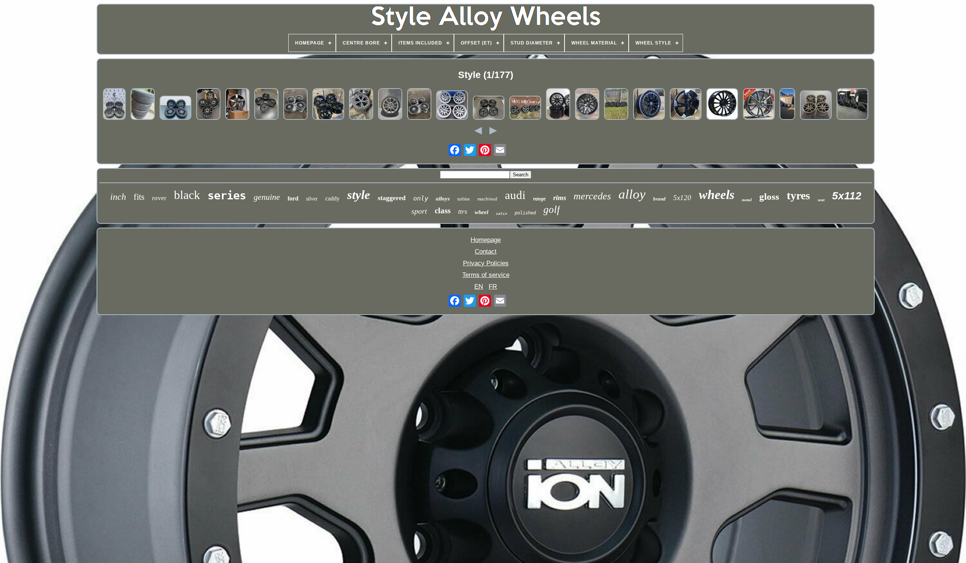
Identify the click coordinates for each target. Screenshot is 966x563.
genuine (267, 197)
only (420, 198)
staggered (392, 198)
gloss (769, 196)
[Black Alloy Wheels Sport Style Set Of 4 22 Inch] (142, 105)
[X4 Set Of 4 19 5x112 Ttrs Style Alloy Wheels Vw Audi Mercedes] (237, 105)
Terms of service (485, 274)
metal (747, 199)
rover (159, 198)
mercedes (592, 196)
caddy (332, 198)
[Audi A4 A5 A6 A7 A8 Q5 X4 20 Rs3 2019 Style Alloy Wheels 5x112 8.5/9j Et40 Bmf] (685, 105)
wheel (481, 212)
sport (419, 211)
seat (821, 199)
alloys (443, 199)
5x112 (846, 196)
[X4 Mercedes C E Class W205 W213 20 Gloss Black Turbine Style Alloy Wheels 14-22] (722, 105)
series (227, 195)
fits (139, 197)
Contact (486, 251)
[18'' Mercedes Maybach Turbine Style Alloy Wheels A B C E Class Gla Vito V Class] (419, 105)
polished (525, 213)
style (358, 195)
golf (551, 209)
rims (559, 198)
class (443, 210)
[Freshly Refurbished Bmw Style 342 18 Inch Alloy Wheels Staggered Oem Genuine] (787, 105)
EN (478, 286)
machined (487, 199)
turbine (463, 199)
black (187, 195)
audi (515, 195)
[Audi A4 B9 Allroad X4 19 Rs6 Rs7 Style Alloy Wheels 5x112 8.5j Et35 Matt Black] (328, 105)
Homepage (486, 239)
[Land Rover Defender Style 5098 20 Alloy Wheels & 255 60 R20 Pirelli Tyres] (525, 108)
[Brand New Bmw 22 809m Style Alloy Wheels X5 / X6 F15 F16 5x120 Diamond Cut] (114, 105)
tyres (798, 195)
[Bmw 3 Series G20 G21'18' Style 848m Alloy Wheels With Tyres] (361, 105)
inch (118, 197)
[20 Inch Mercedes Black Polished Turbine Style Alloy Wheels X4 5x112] (208, 105)
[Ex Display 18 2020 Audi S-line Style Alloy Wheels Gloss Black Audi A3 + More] (852, 105)
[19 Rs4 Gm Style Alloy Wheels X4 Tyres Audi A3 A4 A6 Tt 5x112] (758, 105)
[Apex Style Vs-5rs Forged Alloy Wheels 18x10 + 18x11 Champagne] (815, 106)
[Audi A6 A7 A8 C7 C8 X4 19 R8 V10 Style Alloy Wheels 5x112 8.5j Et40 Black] (558, 105)
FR (493, 286)
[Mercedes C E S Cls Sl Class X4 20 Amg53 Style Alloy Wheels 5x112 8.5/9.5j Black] (649, 105)
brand (659, 199)
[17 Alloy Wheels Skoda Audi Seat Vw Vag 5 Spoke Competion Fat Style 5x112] (616, 105)
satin (501, 213)
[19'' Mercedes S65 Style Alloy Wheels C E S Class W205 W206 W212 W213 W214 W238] (488, 108)
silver (312, 199)
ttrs (462, 211)
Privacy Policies (486, 263)
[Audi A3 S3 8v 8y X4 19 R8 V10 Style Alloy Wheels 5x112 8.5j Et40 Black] (587, 105)
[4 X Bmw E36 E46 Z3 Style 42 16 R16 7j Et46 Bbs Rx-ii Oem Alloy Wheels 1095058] (452, 106)
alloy (632, 194)
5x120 (682, 198)
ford (293, 198)
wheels (716, 195)
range (539, 199)
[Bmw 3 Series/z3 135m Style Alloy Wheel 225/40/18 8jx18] (390, 105)
